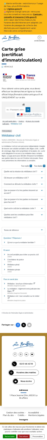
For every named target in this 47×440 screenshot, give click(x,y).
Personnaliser (38, 436)
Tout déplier (38, 166)
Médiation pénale (13, 270)
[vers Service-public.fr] (29, 115)
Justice (21, 121)
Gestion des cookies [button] (15, 413)
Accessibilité (33, 413)
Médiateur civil (16, 124)
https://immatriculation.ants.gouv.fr (24, 94)
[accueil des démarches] (23, 104)
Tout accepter (10, 436)
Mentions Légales (36, 415)
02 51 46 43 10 (26, 364)
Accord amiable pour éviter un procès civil (23, 255)
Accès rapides (39, 41)
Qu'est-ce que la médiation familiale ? (21, 242)
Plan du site (8, 415)
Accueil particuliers (10, 121)
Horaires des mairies (26, 372)
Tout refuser (23, 436)
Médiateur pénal (13, 265)
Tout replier (25, 166)
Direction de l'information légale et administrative (18, 313)
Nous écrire (26, 381)
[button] (23, 171)
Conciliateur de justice (15, 260)
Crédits (21, 415)
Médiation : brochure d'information (20, 284)
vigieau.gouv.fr (14, 9)
